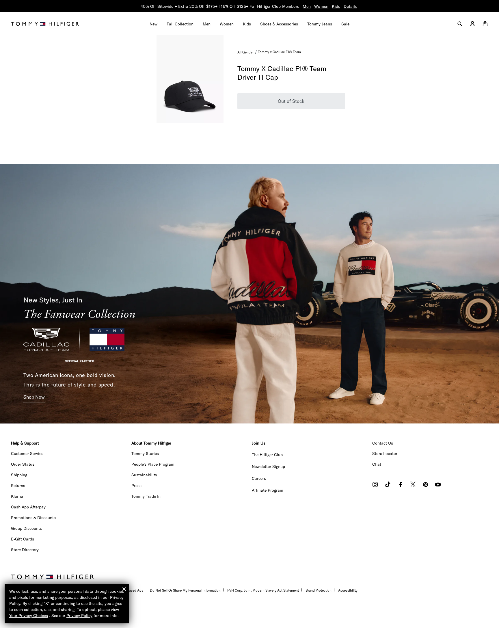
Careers (259, 478)
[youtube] (438, 485)
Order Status (22, 464)
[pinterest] (425, 485)
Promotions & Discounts (33, 517)
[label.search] (460, 24)
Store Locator (384, 453)
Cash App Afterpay (28, 507)
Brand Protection (319, 590)
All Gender (245, 52)
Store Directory (25, 549)
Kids (336, 6)
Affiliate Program (267, 490)
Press (136, 485)
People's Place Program (152, 464)
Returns (18, 485)
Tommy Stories (145, 453)
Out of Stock (291, 101)
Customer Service (27, 453)
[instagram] (375, 485)
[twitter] (413, 485)
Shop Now (34, 397)
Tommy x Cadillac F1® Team (279, 52)
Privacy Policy (79, 615)
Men (307, 6)
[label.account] (472, 24)
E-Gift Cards (22, 539)
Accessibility (348, 590)
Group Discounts (26, 528)
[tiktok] (388, 485)
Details (350, 6)
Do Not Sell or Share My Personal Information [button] (185, 590)
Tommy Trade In (146, 496)
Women (321, 6)
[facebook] (400, 485)
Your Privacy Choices (28, 615)
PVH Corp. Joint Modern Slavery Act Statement (263, 590)
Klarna (17, 496)
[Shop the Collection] (249, 293)
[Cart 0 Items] (485, 24)
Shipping (19, 474)
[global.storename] (45, 23)
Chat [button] (376, 464)
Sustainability (144, 474)
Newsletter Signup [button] (268, 466)
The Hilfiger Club (267, 454)
